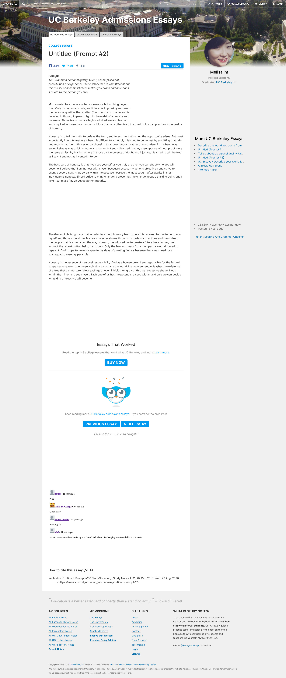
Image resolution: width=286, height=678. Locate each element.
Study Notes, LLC (77, 665)
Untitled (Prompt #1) (211, 149)
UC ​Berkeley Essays (61, 34)
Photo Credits (131, 665)
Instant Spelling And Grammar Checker (219, 236)
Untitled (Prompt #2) (211, 157)
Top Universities (99, 622)
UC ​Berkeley (224, 82)
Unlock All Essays (111, 34)
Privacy (113, 665)
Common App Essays (101, 626)
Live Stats (137, 635)
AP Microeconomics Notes (63, 626)
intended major (207, 169)
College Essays (60, 45)
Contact (136, 631)
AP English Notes (58, 617)
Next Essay (135, 424)
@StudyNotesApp (190, 645)
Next (172, 66)
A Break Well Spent (210, 165)
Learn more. (162, 352)
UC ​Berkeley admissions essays (109, 413)
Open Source (139, 640)
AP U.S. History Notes (60, 640)
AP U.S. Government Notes (63, 635)
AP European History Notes (63, 622)
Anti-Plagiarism (140, 626)
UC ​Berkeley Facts (87, 34)
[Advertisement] (158, 95)
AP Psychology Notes (60, 631)
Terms (120, 665)
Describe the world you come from (220, 145)
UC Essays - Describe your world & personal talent (229, 161)
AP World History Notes (61, 644)
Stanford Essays (99, 631)
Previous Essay (101, 424)
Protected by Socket (147, 665)
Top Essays (96, 617)
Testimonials (138, 644)
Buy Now (116, 362)
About (135, 617)
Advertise (137, 622)
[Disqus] (116, 526)
